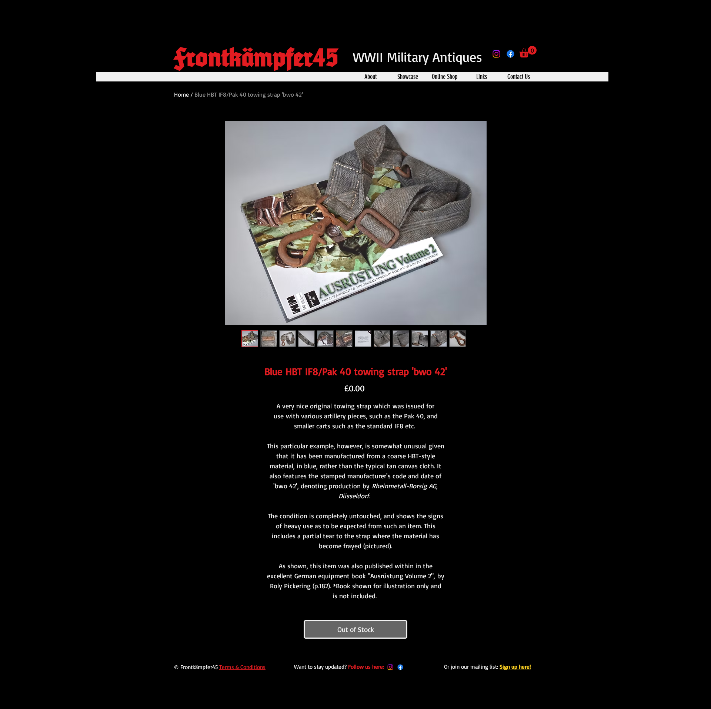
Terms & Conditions (242, 666)
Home (181, 94)
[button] (528, 51)
